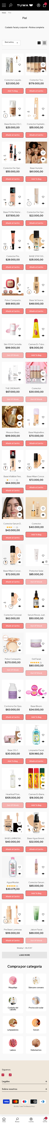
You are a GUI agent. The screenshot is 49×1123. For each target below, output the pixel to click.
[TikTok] (10, 1075)
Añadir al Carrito (36, 91)
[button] (11, 5)
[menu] (4, 5)
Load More (24, 955)
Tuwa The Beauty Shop (27, 1106)
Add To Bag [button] (13, 91)
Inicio (4, 13)
